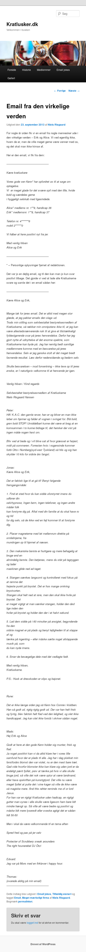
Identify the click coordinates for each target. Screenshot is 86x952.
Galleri (11, 78)
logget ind (32, 922)
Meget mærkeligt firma (35, 898)
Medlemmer (44, 69)
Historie (26, 69)
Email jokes (63, 69)
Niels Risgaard (56, 124)
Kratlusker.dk (22, 23)
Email (17, 898)
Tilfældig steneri (61, 894)
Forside (12, 69)
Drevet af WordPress (43, 944)
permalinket (25, 901)
